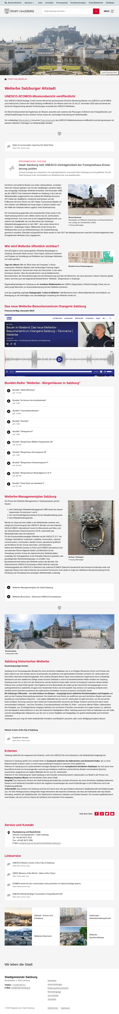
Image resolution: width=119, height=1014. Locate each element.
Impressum (65, 1008)
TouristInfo (52, 999)
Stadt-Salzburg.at (17, 79)
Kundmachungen (78, 3)
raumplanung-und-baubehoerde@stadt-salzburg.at (40, 843)
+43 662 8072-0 (18, 985)
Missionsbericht (25, 120)
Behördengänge (54, 992)
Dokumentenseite (47, 120)
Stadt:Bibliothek (96, 3)
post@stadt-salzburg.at (20, 988)
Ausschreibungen (55, 984)
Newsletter (52, 981)
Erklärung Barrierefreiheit (58, 988)
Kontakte (49, 3)
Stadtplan (110, 3)
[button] (97, 813)
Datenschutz (53, 1008)
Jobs (40, 3)
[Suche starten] (96, 11)
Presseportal (62, 3)
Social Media (53, 996)
